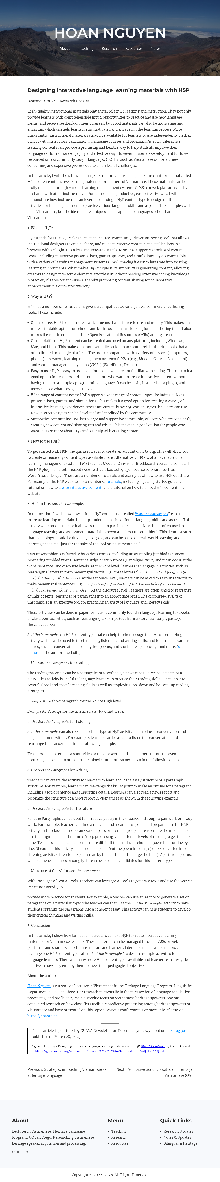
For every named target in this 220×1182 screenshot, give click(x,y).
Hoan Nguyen (110, 32)
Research (118, 1137)
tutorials (114, 481)
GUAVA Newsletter (153, 1046)
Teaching (119, 1131)
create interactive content (80, 487)
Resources (119, 1143)
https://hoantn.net (43, 1016)
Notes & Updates (177, 1137)
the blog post (177, 1031)
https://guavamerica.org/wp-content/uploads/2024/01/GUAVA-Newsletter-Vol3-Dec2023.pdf (100, 1051)
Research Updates (75, 101)
